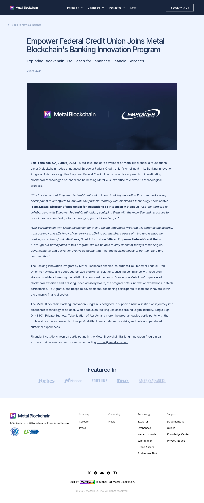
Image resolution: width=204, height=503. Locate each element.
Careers (84, 421)
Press (82, 428)
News (111, 421)
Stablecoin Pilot (147, 453)
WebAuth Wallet (147, 434)
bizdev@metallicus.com (112, 342)
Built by (74, 481)
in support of (104, 481)
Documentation (176, 421)
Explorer (143, 421)
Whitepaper (145, 440)
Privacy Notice (176, 440)
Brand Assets (146, 447)
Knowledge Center (178, 434)
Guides (171, 428)
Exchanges (144, 428)
